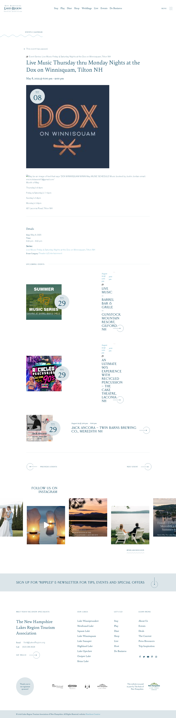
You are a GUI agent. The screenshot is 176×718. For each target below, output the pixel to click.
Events (103, 8)
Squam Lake (83, 630)
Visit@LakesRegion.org (34, 642)
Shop (76, 8)
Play (62, 8)
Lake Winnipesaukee (88, 620)
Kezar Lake (83, 661)
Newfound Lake (85, 625)
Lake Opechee (84, 651)
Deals (141, 630)
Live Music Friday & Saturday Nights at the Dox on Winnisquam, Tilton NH (60, 249)
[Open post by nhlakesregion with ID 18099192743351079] (88, 517)
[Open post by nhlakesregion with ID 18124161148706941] (130, 525)
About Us (143, 620)
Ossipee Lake (84, 656)
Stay (56, 8)
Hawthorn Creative (93, 714)
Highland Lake (85, 646)
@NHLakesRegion (135, 550)
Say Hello (21, 655)
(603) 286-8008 (28, 646)
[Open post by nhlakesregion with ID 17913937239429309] (46, 525)
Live (96, 8)
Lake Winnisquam (86, 635)
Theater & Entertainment (50, 253)
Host (116, 646)
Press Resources (147, 641)
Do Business (116, 8)
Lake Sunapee (84, 641)
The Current (145, 635)
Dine (69, 8)
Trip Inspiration (147, 646)
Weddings (87, 8)
